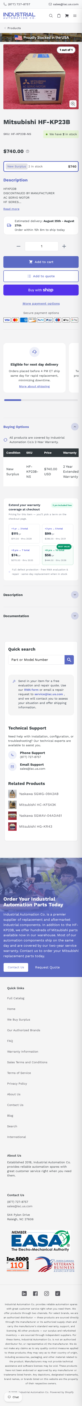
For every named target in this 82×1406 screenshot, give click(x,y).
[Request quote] (59, 15)
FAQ (10, 1041)
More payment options (41, 304)
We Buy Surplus (18, 1019)
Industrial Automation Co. (34, 1392)
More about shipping (34, 386)
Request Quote (47, 967)
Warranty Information (22, 1051)
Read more (11, 209)
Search (12, 1126)
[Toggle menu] (75, 15)
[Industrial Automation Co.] (19, 16)
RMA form (31, 689)
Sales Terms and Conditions (27, 1062)
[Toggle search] (51, 15)
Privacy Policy (17, 1083)
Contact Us (16, 967)
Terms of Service (19, 1073)
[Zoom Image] (73, 103)
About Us (13, 1094)
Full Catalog (15, 998)
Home (11, 1009)
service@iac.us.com (48, 694)
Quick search (21, 649)
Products (14, 28)
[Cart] (67, 15)
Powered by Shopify (62, 1392)
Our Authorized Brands (23, 1030)
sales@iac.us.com (19, 1206)
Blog (10, 1115)
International (16, 1137)
